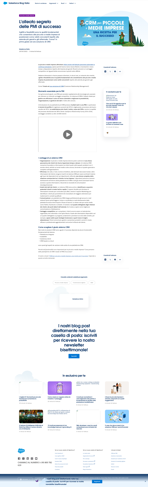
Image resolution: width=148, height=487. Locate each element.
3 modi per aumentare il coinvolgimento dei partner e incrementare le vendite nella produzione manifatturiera (86, 399)
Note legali (85, 466)
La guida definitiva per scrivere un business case (114, 123)
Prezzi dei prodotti (59, 466)
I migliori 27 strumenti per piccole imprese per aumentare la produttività (30, 398)
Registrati (97, 481)
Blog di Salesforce (87, 469)
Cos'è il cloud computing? (61, 458)
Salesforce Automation (116, 456)
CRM (92, 282)
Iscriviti (74, 356)
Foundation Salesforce (88, 464)
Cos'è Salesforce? (59, 453)
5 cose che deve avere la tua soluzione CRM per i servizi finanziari (116, 426)
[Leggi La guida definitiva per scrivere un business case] (112, 117)
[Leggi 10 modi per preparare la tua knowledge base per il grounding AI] (60, 416)
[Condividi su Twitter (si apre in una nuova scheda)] (110, 71)
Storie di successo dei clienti (61, 464)
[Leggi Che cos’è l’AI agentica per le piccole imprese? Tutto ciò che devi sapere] (112, 98)
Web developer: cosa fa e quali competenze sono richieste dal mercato (86, 427)
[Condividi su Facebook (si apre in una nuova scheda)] (115, 71)
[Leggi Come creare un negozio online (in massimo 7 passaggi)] (60, 388)
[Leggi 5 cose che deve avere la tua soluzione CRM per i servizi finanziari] (117, 416)
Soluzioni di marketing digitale (118, 461)
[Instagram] (32, 459)
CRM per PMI (114, 453)
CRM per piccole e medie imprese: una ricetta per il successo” (68, 256)
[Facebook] (19, 459)
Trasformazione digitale (79, 282)
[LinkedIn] (27, 459)
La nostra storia (86, 453)
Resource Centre (115, 466)
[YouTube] (36, 459)
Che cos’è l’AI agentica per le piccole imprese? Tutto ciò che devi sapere (116, 105)
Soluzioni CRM (58, 461)
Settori (112, 464)
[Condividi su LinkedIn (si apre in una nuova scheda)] (105, 71)
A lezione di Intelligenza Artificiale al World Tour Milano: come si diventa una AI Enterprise (31, 427)
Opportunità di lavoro (88, 456)
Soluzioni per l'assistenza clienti (118, 458)
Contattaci (57, 469)
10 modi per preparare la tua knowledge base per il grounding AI (59, 426)
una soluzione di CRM (57, 86)
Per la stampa (86, 458)
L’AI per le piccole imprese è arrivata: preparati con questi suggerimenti (114, 398)
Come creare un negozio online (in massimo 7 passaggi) (59, 398)
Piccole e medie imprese (27, 15)
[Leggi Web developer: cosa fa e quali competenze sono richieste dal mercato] (88, 416)
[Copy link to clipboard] (120, 71)
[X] (23, 459)
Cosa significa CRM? (59, 456)
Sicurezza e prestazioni (88, 461)
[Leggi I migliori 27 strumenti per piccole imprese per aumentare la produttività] (31, 388)
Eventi (112, 469)
